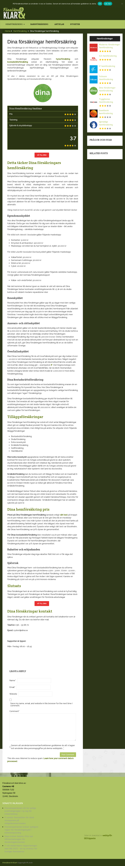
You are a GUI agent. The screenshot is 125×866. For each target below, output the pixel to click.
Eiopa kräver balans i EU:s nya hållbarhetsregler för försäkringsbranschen (19, 839)
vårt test (64, 515)
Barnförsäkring (39, 24)
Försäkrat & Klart (9, 862)
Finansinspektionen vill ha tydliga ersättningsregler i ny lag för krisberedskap (20, 811)
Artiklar (59, 24)
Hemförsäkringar (105, 38)
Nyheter (75, 24)
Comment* (14, 711)
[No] (122, 3)
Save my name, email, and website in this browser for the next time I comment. (41, 704)
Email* (12, 687)
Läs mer (108, 4)
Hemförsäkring (14, 24)
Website (13, 694)
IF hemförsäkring (107, 66)
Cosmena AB (8, 786)
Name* (12, 680)
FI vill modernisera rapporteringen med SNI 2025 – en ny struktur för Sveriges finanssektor (21, 849)
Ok (100, 4)
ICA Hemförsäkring (108, 56)
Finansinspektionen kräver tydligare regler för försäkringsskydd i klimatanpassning (21, 830)
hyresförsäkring (63, 59)
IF (51, 365)
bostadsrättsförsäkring (17, 62)
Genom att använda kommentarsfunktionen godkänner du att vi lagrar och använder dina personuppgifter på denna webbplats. (43, 746)
